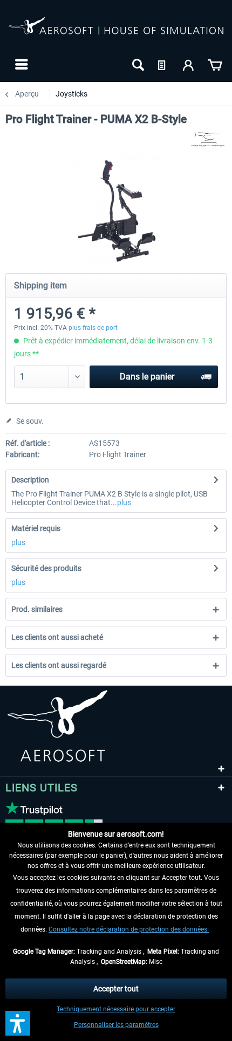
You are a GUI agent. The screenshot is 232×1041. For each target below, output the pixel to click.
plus (124, 502)
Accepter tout (116, 988)
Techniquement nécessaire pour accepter (116, 1009)
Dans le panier (147, 376)
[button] (17, 1023)
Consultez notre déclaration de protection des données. (129, 929)
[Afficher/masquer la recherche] (137, 64)
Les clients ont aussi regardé (58, 665)
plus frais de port (93, 328)
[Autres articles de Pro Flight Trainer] (208, 138)
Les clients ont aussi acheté (57, 637)
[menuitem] (20, 64)
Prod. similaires (37, 609)
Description (30, 479)
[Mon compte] (189, 64)
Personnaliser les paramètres (116, 1025)
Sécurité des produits (46, 568)
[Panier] (215, 64)
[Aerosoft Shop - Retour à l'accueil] (116, 31)
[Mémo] (163, 64)
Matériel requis (35, 528)
